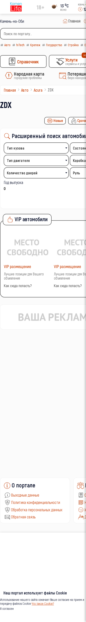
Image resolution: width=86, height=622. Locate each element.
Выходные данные (25, 495)
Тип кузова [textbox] (15, 148)
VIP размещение (17, 266)
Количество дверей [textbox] (22, 173)
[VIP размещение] (28, 247)
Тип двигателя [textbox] (18, 160)
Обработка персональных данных (36, 509)
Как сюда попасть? (18, 285)
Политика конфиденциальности (35, 502)
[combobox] (36, 148)
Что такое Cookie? (43, 603)
